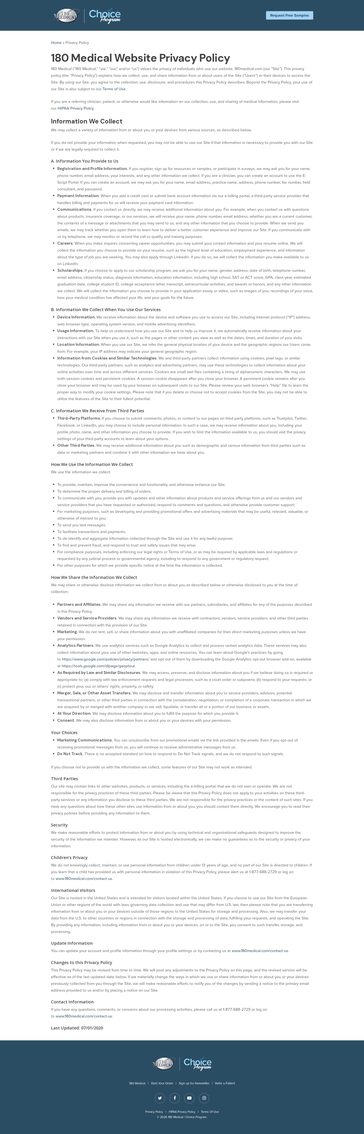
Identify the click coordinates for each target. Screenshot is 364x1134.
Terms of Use (114, 89)
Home (56, 42)
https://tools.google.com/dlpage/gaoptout (98, 665)
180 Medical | (140, 1083)
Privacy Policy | (157, 1112)
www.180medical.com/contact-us (84, 878)
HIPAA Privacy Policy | (185, 1112)
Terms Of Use (210, 1112)
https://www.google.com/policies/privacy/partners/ (105, 659)
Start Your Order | (165, 1083)
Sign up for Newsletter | (197, 1083)
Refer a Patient (225, 1083)
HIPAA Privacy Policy (76, 108)
